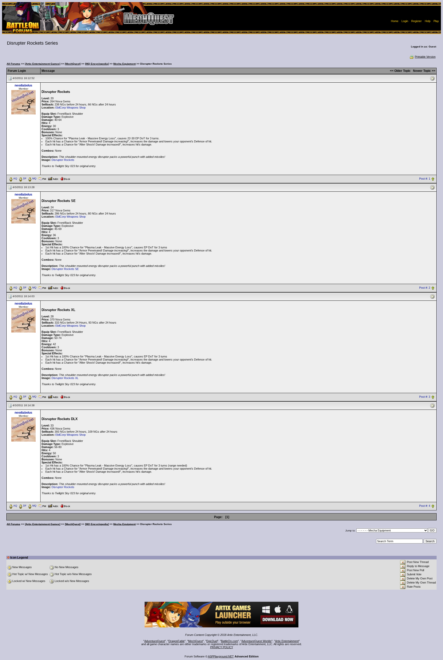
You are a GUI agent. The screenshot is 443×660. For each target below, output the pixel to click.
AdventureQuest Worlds (256, 641)
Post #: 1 (424, 178)
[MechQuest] (72, 63)
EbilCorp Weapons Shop (70, 107)
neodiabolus (23, 85)
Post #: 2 (424, 287)
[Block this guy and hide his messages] (65, 178)
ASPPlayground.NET (221, 656)
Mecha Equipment (124, 63)
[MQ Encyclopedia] (97, 63)
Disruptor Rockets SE (65, 268)
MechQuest (195, 641)
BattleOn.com (229, 641)
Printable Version (425, 56)
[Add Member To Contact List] (53, 178)
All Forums (13, 63)
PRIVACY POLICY (221, 647)
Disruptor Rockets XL (65, 378)
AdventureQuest (154, 641)
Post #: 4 (424, 505)
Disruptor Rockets (63, 159)
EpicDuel (211, 641)
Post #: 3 (424, 396)
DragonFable (176, 641)
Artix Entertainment (287, 641)
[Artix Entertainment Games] (42, 63)
